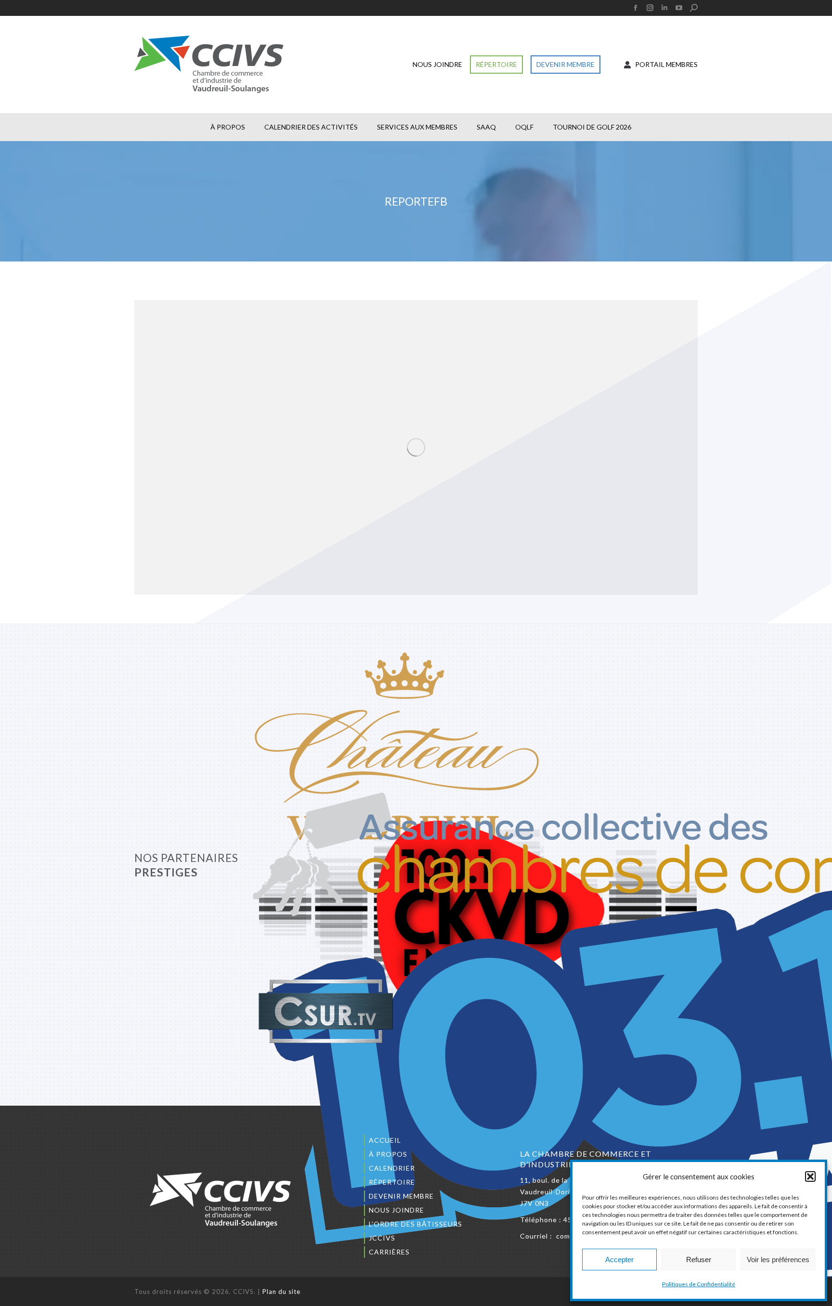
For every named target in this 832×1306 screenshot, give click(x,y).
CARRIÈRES (389, 1252)
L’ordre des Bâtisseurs (415, 1224)
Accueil (385, 1140)
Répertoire (392, 1182)
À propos (388, 1154)
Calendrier (392, 1168)
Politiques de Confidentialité (698, 1284)
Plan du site (281, 1291)
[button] (810, 1176)
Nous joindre (396, 1210)
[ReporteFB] (416, 447)
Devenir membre (401, 1196)
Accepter (619, 1259)
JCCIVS (382, 1238)
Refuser (698, 1259)
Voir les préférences (778, 1259)
